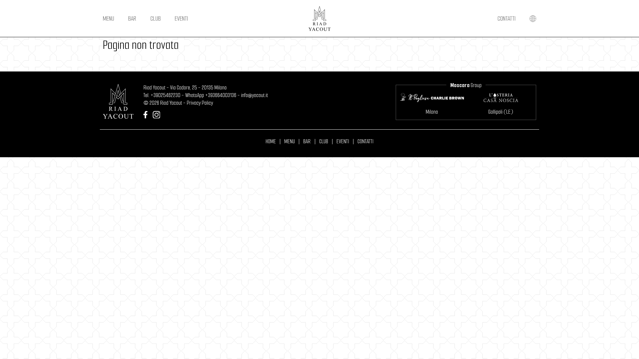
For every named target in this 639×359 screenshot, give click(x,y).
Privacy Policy (200, 103)
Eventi (181, 18)
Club (155, 18)
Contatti (507, 18)
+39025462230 (165, 95)
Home (271, 141)
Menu (108, 18)
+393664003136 (220, 95)
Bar (132, 18)
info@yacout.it (254, 95)
